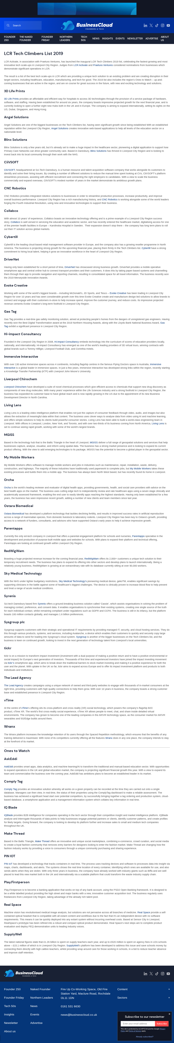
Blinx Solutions (98, 151)
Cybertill (146, 248)
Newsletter (135, 38)
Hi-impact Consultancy (66, 341)
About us (165, 38)
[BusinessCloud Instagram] (162, 25)
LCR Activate (80, 65)
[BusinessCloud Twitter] (151, 25)
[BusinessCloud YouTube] (168, 25)
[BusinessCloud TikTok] (157, 25)
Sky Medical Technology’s (73, 581)
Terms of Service (135, 1031)
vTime (24, 708)
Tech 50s (84, 38)
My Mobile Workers (140, 468)
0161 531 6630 (70, 1006)
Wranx (108, 738)
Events (120, 38)
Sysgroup (81, 637)
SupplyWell (72, 945)
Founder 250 (9, 38)
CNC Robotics (109, 199)
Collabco (15, 222)
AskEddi (8, 766)
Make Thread (42, 841)
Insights (107, 38)
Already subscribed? (144, 1037)
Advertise (151, 38)
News (96, 38)
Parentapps (138, 536)
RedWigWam (91, 558)
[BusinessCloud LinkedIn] (145, 25)
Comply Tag (10, 789)
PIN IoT (8, 863)
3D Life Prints (11, 98)
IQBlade (9, 815)
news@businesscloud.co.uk (79, 1014)
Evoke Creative (118, 293)
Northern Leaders (66, 38)
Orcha (7, 487)
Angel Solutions (59, 128)
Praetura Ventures (103, 65)
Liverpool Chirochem (15, 386)
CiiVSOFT (9, 170)
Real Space (143, 912)
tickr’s (11, 663)
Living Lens (157, 423)
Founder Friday (47, 38)
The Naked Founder (26, 38)
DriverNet (70, 267)
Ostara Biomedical (14, 513)
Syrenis (42, 603)
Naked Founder (40, 989)
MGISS (94, 442)
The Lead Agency (13, 685)
